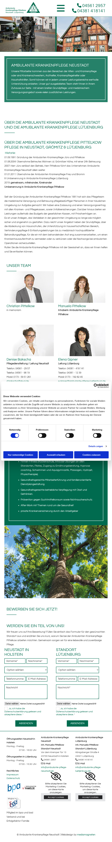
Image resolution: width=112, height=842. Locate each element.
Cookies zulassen (91, 455)
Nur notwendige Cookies (20, 455)
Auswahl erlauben (56, 455)
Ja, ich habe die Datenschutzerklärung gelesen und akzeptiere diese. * (22, 711)
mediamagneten (86, 834)
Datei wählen (12, 703)
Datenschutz (13, 778)
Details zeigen (96, 446)
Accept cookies (56, 797)
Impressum (13, 774)
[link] (55, 776)
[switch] (42, 435)
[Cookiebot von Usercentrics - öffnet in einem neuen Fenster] (96, 385)
